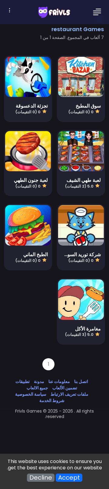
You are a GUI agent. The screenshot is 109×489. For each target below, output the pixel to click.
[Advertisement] (54, 432)
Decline (40, 478)
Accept (69, 478)
